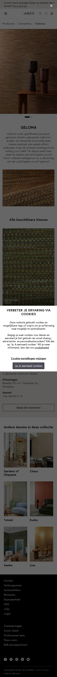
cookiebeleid (42, 347)
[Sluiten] (51, 5)
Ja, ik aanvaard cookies (28, 366)
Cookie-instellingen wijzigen (28, 358)
